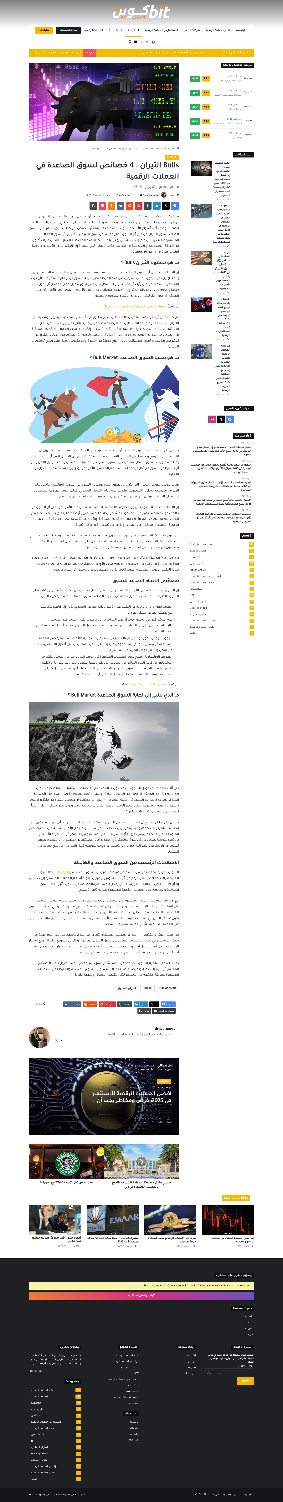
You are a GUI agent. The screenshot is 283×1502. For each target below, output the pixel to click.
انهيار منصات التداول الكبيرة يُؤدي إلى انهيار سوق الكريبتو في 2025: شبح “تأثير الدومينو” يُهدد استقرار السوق (221, 179)
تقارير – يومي (195, 563)
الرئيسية (240, 30)
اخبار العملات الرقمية (218, 30)
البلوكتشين (115, 30)
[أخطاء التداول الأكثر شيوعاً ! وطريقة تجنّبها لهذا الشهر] (55, 1220)
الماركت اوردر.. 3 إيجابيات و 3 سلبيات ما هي (136, 307)
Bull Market (166, 988)
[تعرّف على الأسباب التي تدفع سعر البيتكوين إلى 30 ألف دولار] (170, 1220)
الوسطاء (134, 1403)
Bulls (146, 988)
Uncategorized (197, 608)
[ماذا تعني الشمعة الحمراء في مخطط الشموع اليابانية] (228, 1220)
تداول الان (44, 30)
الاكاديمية (133, 30)
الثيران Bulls (62, 872)
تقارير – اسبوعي (196, 614)
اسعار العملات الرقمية (201, 582)
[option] (104, 1096)
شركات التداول (192, 30)
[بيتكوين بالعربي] (141, 12)
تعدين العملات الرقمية (201, 627)
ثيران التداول (126, 988)
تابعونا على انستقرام (140, 1296)
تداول (195, 78)
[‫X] (56, 1041)
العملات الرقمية (93, 30)
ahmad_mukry (152, 195)
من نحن (64, 53)
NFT (191, 595)
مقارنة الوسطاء (68, 30)
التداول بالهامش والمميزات (146, 684)
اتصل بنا (52, 53)
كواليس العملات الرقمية (202, 621)
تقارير (191, 633)
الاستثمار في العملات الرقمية (161, 30)
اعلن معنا (39, 53)
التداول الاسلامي (197, 602)
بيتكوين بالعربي (45, 1495)
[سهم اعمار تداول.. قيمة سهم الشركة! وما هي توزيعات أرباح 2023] (113, 1220)
